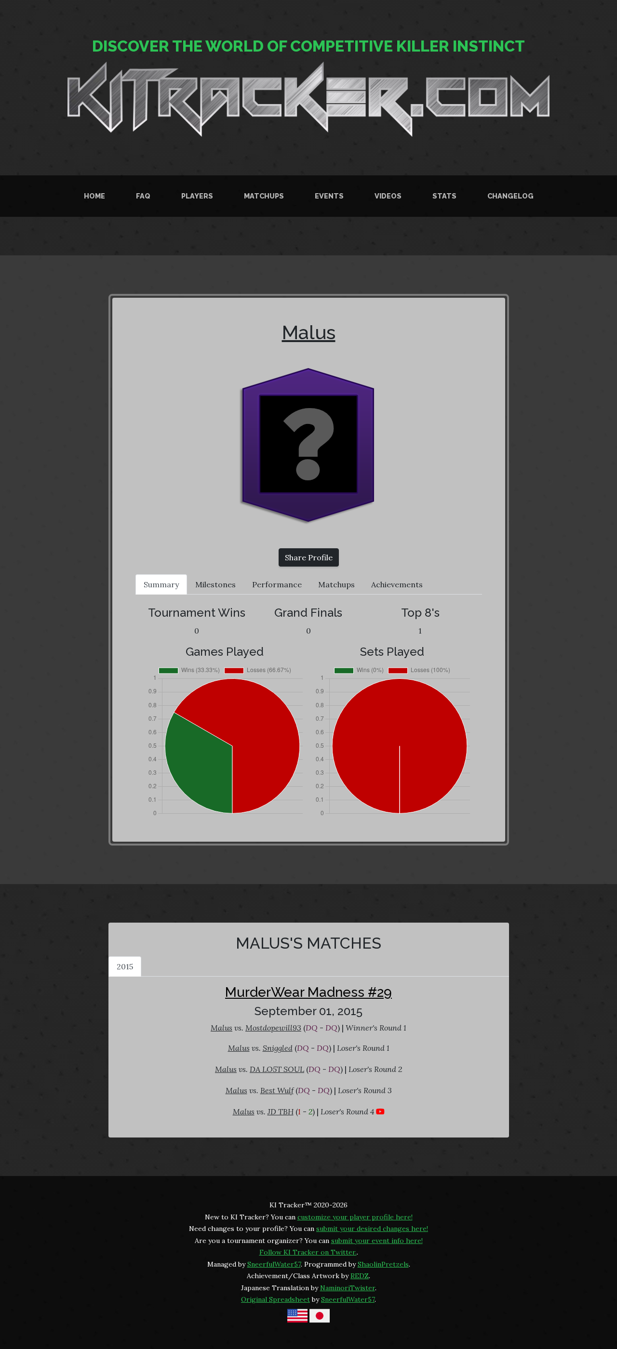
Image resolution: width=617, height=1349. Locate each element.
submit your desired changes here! (372, 1228)
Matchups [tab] (336, 584)
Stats (444, 196)
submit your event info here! (377, 1240)
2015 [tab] (125, 966)
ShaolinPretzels (383, 1264)
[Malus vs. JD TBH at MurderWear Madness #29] (380, 1111)
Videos (388, 196)
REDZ (359, 1275)
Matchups (264, 196)
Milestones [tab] (215, 584)
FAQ (143, 196)
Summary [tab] (161, 584)
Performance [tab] (277, 584)
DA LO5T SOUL (277, 1069)
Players (197, 196)
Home (94, 196)
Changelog (510, 196)
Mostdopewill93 (273, 1027)
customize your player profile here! (355, 1217)
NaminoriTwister (347, 1287)
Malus (308, 332)
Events (329, 196)
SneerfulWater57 (274, 1264)
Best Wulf (277, 1090)
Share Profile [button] (309, 557)
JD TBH (281, 1111)
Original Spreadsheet (275, 1299)
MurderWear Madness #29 (308, 992)
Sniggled (278, 1048)
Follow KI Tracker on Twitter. (308, 1252)
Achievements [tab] (397, 584)
